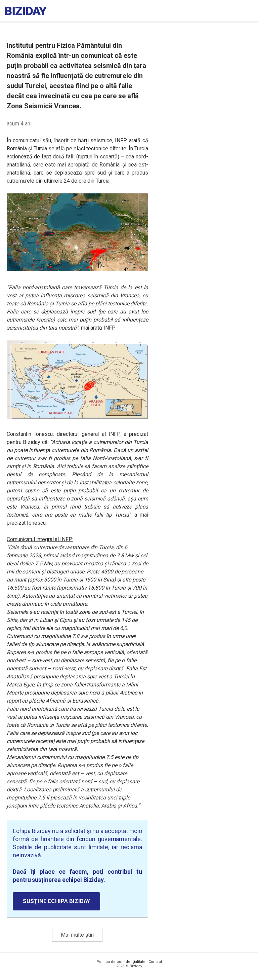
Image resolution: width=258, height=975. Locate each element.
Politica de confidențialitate (120, 962)
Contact (155, 962)
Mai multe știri (77, 935)
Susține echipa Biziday (56, 901)
